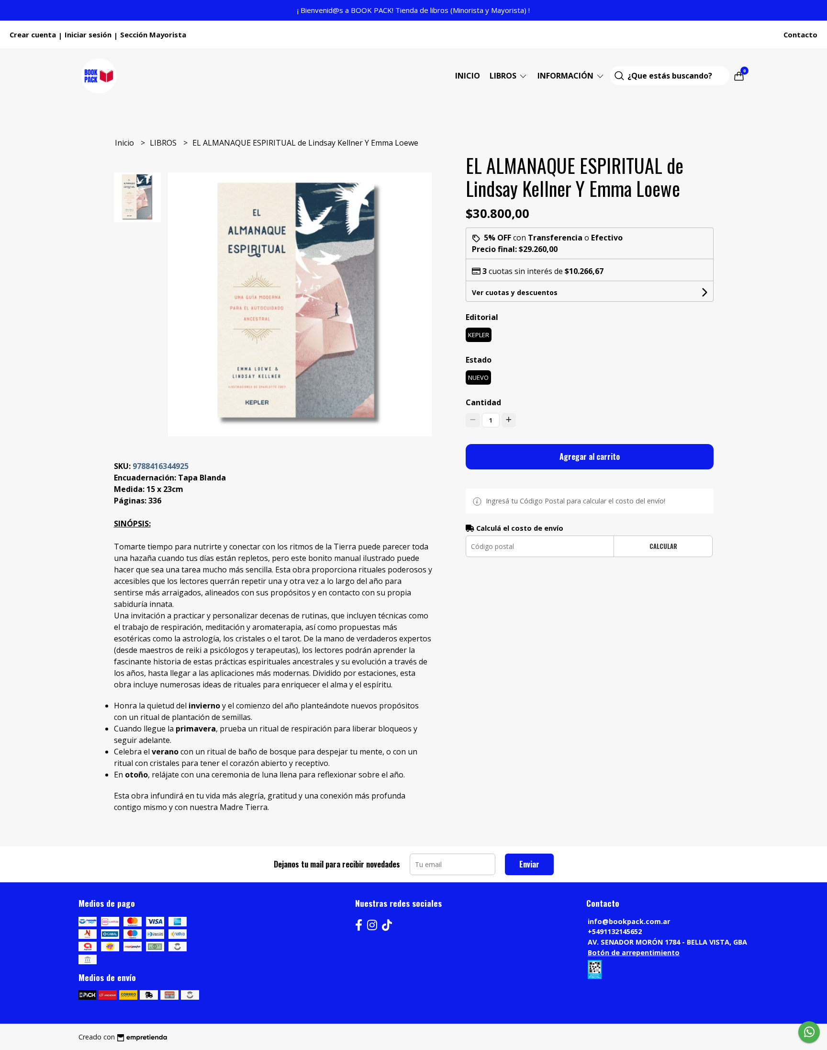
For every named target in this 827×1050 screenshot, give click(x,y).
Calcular (663, 546)
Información (566, 75)
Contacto (800, 34)
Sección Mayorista (153, 34)
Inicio (467, 75)
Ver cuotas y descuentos (515, 292)
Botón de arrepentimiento (634, 952)
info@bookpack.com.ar (629, 921)
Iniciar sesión (88, 34)
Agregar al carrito (589, 456)
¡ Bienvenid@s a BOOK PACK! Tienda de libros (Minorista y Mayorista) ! (413, 10)
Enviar (529, 864)
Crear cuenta (33, 34)
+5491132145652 (615, 931)
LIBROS (504, 75)
